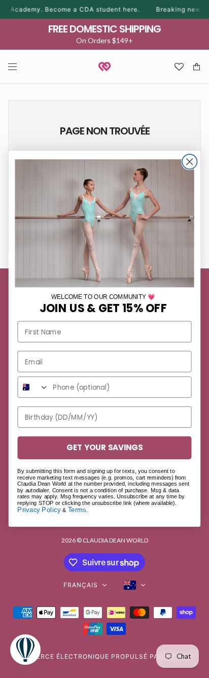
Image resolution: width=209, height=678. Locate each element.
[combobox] (33, 387)
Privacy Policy (38, 510)
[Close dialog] (189, 161)
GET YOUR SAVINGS (104, 448)
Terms (77, 510)
